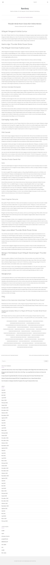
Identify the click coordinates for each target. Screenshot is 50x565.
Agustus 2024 (4, 448)
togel (3, 533)
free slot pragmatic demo (38, 335)
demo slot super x (10, 335)
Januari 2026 (4, 405)
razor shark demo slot (12, 341)
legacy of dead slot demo (30, 339)
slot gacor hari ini (5, 536)
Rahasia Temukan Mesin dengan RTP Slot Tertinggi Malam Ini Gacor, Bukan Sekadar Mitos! (21, 378)
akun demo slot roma (38, 321)
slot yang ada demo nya (27, 343)
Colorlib (23, 560)
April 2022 (4, 516)
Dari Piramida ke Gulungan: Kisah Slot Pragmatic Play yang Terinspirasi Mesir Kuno (20, 380)
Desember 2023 (5, 468)
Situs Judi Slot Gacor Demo (25, 17)
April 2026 (4, 397)
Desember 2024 (5, 438)
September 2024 (5, 445)
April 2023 (4, 488)
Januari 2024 (4, 465)
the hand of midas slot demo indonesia (38, 345)
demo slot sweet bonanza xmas (23, 335)
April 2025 (4, 428)
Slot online (4, 552)
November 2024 (5, 440)
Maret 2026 (4, 400)
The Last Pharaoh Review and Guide (38, 355)
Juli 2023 (3, 480)
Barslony (25, 8)
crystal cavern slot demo (36, 327)
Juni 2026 (4, 392)
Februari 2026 (5, 402)
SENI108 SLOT (5, 541)
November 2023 (5, 470)
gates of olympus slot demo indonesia (14, 339)
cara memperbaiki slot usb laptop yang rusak (16, 325)
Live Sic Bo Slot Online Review (10, 355)
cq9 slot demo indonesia (22, 327)
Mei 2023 (3, 485)
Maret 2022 (4, 518)
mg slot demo (41, 339)
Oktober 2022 (4, 503)
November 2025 (5, 410)
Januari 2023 (4, 495)
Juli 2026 (3, 390)
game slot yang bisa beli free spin (18, 337)
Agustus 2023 (4, 478)
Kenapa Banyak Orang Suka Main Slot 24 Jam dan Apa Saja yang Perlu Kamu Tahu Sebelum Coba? (22, 375)
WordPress (34, 560)
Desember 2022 (5, 498)
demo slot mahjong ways (9, 333)
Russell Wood (31, 26)
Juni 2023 (3, 483)
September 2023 (5, 475)
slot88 (3, 530)
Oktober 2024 (5, 443)
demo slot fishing (30, 329)
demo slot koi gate (26, 331)
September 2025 (5, 415)
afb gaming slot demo (12, 321)
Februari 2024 (5, 463)
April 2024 (4, 458)
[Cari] (47, 2)
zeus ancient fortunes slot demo (24, 347)
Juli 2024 (3, 450)
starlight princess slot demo (9, 345)
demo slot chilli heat (8, 329)
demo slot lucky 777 (36, 331)
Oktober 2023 (4, 473)
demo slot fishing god (41, 329)
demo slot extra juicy (20, 329)
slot (2, 547)
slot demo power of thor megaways (12, 343)
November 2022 (5, 500)
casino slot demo (12, 327)
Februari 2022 (5, 521)
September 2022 (5, 506)
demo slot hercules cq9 (14, 331)
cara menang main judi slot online (36, 325)
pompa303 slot (5, 539)
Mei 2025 (3, 425)
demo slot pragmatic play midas (24, 333)
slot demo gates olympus (37, 341)
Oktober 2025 (5, 412)
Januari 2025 (4, 435)
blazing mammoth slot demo (33, 323)
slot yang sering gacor (40, 343)
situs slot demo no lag (24, 341)
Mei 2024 (3, 455)
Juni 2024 (4, 453)
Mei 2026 (3, 395)
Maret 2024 (4, 460)
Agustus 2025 (4, 417)
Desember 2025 (5, 407)
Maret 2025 (4, 430)
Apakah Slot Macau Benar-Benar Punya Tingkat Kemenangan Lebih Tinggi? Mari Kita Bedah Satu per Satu (24, 369)
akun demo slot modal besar (24, 321)
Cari (46, 361)
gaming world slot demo (33, 337)
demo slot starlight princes (39, 333)
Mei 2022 (3, 513)
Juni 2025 (4, 422)
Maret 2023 (4, 490)
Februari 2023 (5, 493)
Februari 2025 (5, 433)
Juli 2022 (3, 511)
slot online (4, 544)
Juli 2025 (3, 420)
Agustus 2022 (4, 508)
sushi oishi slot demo (22, 345)
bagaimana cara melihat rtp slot (17, 323)
